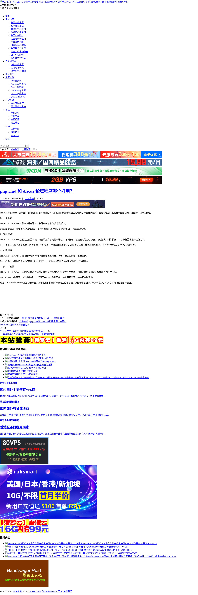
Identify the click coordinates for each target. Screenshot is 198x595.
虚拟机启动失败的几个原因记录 (23, 371)
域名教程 (15, 123)
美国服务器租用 (18, 39)
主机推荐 (9, 19)
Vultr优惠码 (16, 81)
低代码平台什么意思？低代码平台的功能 (27, 368)
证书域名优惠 (17, 68)
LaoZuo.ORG (35, 591)
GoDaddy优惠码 (18, 93)
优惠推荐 (9, 77)
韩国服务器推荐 (18, 48)
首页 (7, 16)
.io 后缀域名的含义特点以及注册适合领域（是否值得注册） (28, 334)
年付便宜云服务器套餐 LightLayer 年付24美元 (43, 318)
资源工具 (15, 135)
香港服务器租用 (18, 29)
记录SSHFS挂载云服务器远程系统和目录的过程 (30, 358)
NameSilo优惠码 (18, 84)
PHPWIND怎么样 (8, 325)
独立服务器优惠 (18, 71)
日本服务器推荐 (18, 45)
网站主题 (15, 129)
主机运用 (15, 119)
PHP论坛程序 (22, 325)
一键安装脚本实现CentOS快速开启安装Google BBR (32, 361)
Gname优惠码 (17, 87)
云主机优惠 (10, 61)
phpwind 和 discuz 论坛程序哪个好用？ (37, 191)
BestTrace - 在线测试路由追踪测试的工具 (27, 355)
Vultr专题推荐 (17, 103)
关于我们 (67, 591)
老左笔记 (124, 2)
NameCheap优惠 (18, 90)
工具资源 (26, 149)
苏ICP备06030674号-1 (52, 591)
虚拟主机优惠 (17, 64)
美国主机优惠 (17, 22)
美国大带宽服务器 (19, 51)
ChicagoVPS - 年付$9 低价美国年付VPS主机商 (21, 331)
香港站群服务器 (18, 32)
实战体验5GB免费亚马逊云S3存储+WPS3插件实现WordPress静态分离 (116, 377)
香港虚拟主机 (17, 26)
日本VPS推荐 (17, 55)
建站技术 (15, 132)
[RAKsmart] (51, 343)
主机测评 (9, 74)
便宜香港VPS (17, 42)
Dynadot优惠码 (18, 97)
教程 (7, 110)
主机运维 (15, 113)
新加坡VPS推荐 (18, 58)
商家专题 (9, 100)
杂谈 (7, 139)
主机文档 (15, 116)
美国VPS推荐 (17, 35)
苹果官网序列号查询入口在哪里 (23, 374)
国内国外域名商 (18, 106)
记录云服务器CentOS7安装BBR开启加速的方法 (30, 365)
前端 (7, 126)
